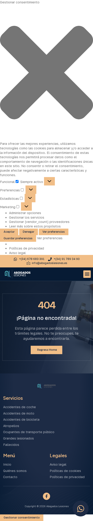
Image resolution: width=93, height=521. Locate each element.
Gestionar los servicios (26, 217)
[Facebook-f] (46, 496)
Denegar (28, 232)
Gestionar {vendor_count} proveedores (39, 222)
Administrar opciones (25, 213)
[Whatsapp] (80, 508)
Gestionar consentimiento (22, 517)
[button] (46, 73)
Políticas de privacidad (26, 248)
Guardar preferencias (18, 238)
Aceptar (9, 232)
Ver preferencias (53, 232)
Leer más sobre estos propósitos (35, 226)
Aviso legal (17, 253)
